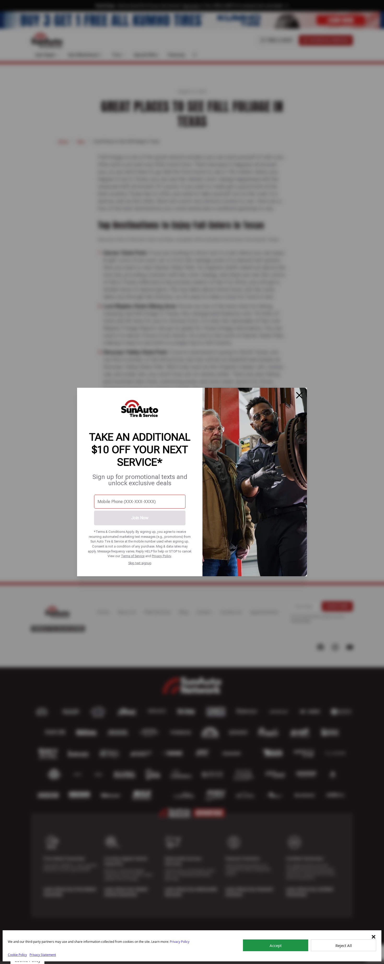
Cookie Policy (17, 954)
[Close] (299, 395)
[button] (373, 936)
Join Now (139, 517)
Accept (276, 945)
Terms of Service (132, 556)
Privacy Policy (161, 556)
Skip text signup (140, 563)
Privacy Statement (43, 954)
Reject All (343, 945)
